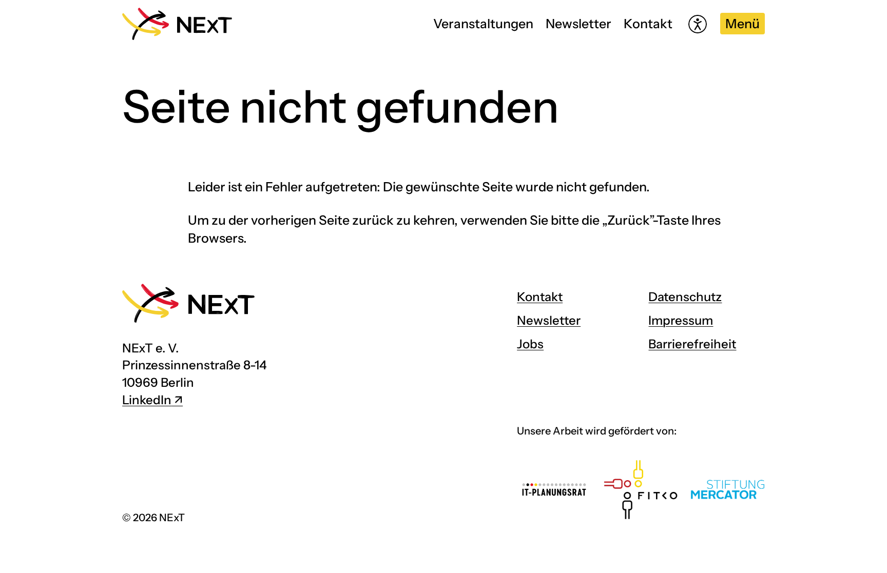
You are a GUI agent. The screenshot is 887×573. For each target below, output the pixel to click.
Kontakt (648, 23)
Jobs (530, 344)
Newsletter (578, 23)
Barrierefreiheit (692, 344)
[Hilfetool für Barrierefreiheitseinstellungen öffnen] (697, 24)
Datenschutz (685, 296)
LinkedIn (146, 399)
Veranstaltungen (483, 23)
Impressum (680, 320)
